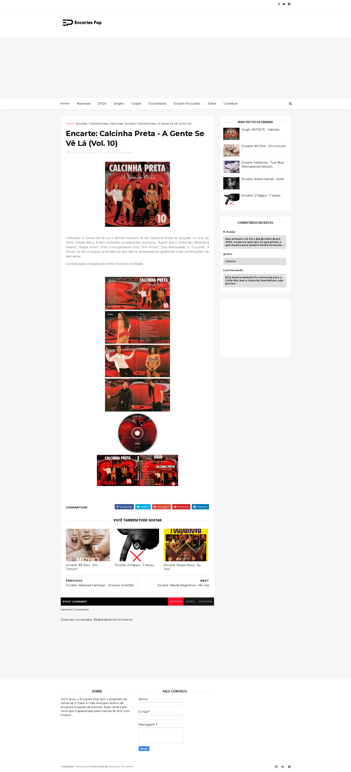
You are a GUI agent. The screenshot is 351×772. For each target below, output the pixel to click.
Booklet (81, 123)
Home (64, 103)
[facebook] (279, 4)
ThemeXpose (81, 766)
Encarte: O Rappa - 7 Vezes (134, 565)
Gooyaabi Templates (121, 766)
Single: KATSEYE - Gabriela (260, 129)
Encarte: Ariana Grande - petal (263, 179)
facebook (205, 601)
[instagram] (289, 4)
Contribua (230, 103)
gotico (227, 254)
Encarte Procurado (187, 103)
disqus (190, 601)
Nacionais (83, 103)
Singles (119, 103)
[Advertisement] (175, 67)
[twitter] (284, 4)
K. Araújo (229, 231)
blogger (176, 601)
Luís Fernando (233, 270)
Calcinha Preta (98, 123)
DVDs (102, 103)
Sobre (212, 103)
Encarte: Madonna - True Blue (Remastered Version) (263, 164)
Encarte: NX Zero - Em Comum (82, 567)
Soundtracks (157, 103)
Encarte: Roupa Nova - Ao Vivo (182, 567)
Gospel (136, 103)
